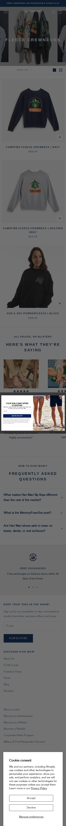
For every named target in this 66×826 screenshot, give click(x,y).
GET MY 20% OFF (17, 415)
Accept (31, 798)
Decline (31, 807)
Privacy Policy (39, 788)
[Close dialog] (63, 397)
